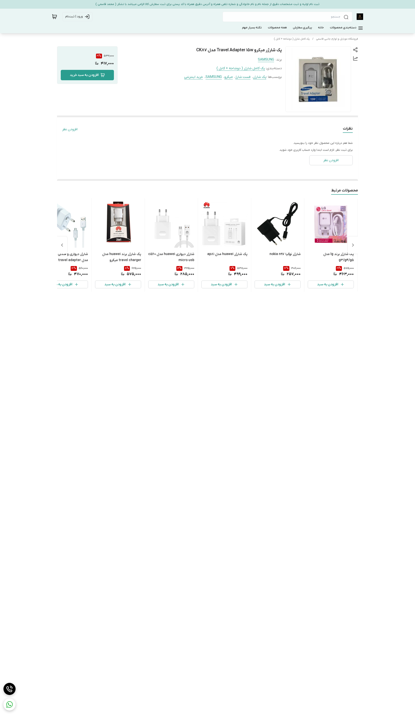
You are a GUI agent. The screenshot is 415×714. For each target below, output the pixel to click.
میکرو (228, 77)
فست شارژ (243, 77)
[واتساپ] (9, 704)
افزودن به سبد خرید (84, 75)
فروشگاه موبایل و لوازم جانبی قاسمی (337, 39)
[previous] (353, 245)
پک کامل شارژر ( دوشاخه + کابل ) (292, 39)
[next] (62, 245)
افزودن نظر (70, 129)
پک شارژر (259, 77)
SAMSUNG (266, 60)
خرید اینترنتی (193, 77)
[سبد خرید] (54, 16)
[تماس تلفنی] (9, 689)
